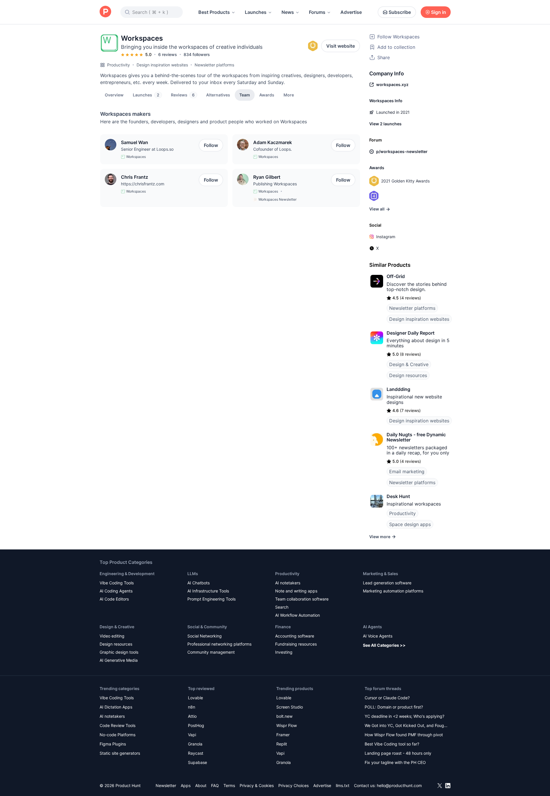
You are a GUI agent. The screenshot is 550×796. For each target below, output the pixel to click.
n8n (191, 706)
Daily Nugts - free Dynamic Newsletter (416, 437)
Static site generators (120, 753)
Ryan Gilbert (266, 177)
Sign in (438, 12)
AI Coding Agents (116, 590)
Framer (283, 734)
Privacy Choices (293, 785)
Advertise (351, 12)
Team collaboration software (302, 598)
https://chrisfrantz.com (142, 183)
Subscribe (400, 12)
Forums (317, 12)
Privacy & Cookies (257, 785)
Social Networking (204, 635)
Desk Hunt (398, 496)
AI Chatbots (198, 582)
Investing (283, 652)
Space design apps (410, 524)
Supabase (197, 762)
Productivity (118, 64)
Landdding (398, 389)
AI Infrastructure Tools (208, 590)
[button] (289, 95)
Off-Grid (396, 276)
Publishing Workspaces (275, 183)
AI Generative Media (119, 660)
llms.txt (342, 785)
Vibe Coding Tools (117, 582)
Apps (186, 785)
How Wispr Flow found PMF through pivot (404, 734)
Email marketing (406, 471)
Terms (229, 785)
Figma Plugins (113, 743)
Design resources (408, 375)
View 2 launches (385, 123)
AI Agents (372, 626)
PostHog (196, 725)
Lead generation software (387, 582)
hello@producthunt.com (399, 785)
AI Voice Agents (377, 635)
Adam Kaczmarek (272, 142)
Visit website (340, 46)
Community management (211, 652)
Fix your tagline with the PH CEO (395, 762)
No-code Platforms (117, 734)
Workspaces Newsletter (277, 199)
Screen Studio (289, 706)
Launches (255, 12)
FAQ (215, 785)
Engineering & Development (127, 573)
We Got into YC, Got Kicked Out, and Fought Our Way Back (406, 726)
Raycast (195, 753)
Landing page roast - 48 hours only (398, 753)
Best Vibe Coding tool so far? (392, 743)
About (200, 785)
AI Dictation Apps (116, 706)
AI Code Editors (114, 598)
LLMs (192, 573)
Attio (192, 716)
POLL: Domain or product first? (394, 706)
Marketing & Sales (380, 573)
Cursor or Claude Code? (387, 697)
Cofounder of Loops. (272, 149)
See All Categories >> (384, 645)
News (287, 12)
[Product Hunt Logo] (105, 12)
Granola (195, 743)
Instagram (385, 236)
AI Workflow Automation (297, 615)
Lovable (195, 697)
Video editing (112, 635)
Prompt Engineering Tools (211, 598)
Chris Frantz (134, 177)
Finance (283, 626)
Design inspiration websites (162, 64)
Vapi (192, 734)
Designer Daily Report (411, 333)
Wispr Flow (286, 725)
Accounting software (294, 635)
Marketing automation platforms (393, 590)
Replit (281, 743)
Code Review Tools (117, 725)
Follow (211, 145)
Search (281, 607)
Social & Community (207, 626)
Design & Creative (408, 364)
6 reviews (167, 54)
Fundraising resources (296, 644)
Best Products (214, 12)
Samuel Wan (134, 142)
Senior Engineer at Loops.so (147, 149)
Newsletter (166, 785)
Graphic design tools (119, 652)
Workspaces (136, 156)
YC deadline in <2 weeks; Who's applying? (404, 716)
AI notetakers (287, 582)
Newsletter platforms (214, 64)
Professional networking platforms (219, 644)
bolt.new (284, 716)
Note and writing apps (296, 590)
